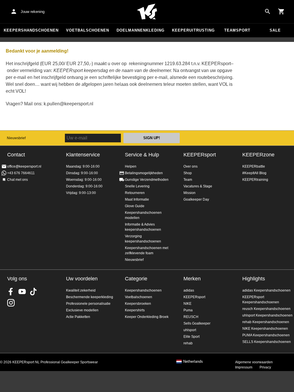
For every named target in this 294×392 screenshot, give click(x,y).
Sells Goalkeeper (196, 323)
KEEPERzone (258, 155)
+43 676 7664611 (21, 173)
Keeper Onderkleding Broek (147, 317)
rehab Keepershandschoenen (265, 322)
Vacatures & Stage (197, 186)
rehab (188, 343)
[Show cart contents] (281, 11)
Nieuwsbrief (16, 138)
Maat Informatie (137, 199)
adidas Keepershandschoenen (266, 290)
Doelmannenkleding (141, 30)
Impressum (243, 367)
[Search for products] (267, 11)
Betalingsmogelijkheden (144, 173)
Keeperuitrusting (193, 30)
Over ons (190, 166)
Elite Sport (191, 337)
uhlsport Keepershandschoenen (267, 315)
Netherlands (193, 362)
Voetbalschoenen (87, 30)
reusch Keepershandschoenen (266, 309)
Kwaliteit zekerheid (81, 290)
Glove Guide (134, 206)
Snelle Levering (137, 186)
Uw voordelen (82, 279)
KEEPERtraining (255, 180)
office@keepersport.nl (24, 166)
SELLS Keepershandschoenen (266, 342)
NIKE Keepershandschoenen (265, 329)
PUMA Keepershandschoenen (266, 335)
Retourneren (135, 193)
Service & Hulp (142, 155)
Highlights (253, 279)
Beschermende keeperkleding (89, 297)
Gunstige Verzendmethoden (147, 180)
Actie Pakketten (78, 317)
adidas (188, 290)
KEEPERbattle (253, 166)
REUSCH (190, 317)
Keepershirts (135, 310)
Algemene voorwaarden (254, 362)
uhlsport (189, 330)
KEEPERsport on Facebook (11, 291)
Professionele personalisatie (88, 304)
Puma (188, 310)
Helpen (130, 166)
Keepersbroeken (138, 304)
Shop (187, 173)
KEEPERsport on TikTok (33, 291)
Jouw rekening (33, 11)
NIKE (187, 304)
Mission (189, 193)
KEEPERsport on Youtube (22, 291)
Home (147, 12)
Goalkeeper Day (196, 199)
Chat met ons (17, 180)
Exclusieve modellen (82, 310)
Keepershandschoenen (31, 30)
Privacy (265, 367)
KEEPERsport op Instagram (11, 302)
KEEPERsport (199, 155)
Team (187, 180)
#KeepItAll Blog (254, 173)
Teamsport (237, 30)
